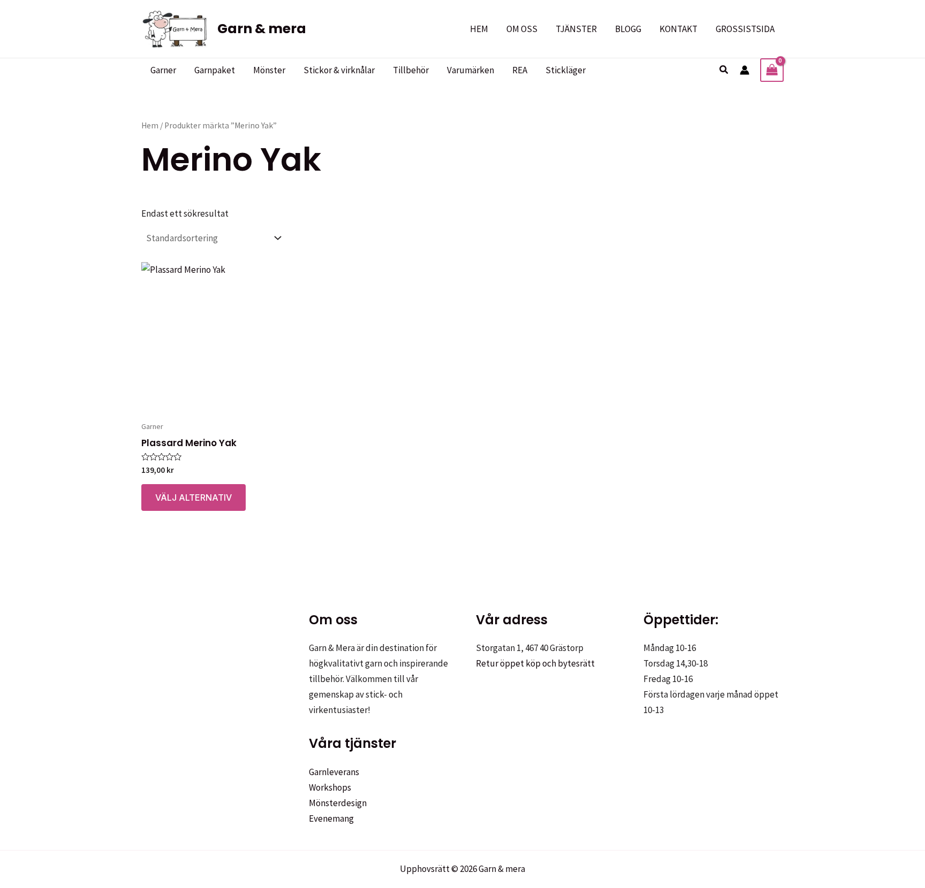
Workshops (330, 787)
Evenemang (331, 818)
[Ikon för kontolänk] (744, 70)
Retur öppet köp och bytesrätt (535, 663)
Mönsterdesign (338, 803)
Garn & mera (261, 28)
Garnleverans (334, 772)
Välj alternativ (193, 497)
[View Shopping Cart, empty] (772, 70)
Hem (149, 125)
